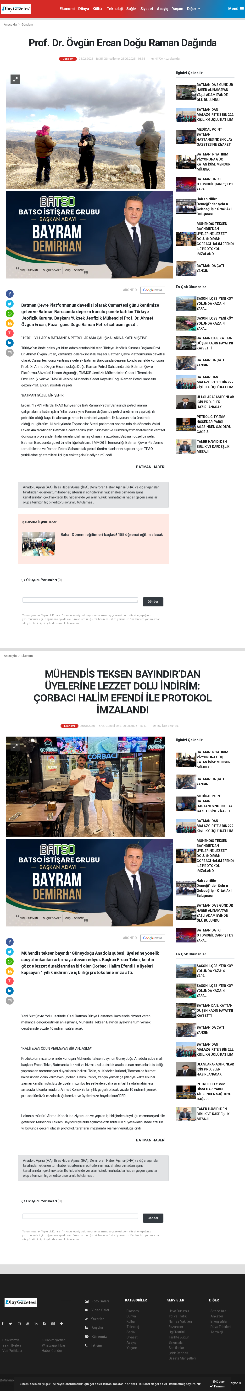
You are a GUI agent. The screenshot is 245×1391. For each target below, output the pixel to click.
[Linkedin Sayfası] (38, 1324)
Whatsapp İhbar (53, 1345)
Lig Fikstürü (177, 1332)
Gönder (153, 601)
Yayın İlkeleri (11, 1345)
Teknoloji (114, 8)
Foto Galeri (100, 1301)
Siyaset (146, 8)
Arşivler (97, 1328)
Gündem (27, 24)
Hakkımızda (11, 1340)
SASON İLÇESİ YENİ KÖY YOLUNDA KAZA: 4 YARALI (215, 303)
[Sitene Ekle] (63, 1324)
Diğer (192, 8)
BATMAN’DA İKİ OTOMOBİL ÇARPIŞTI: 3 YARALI (215, 184)
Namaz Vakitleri (180, 1321)
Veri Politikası (12, 1351)
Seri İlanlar (176, 1348)
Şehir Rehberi (178, 1353)
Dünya (83, 8)
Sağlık (131, 8)
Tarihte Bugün (179, 1337)
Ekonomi (67, 8)
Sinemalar (176, 1342)
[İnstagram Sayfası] (21, 1324)
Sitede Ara (218, 1311)
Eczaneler (176, 1327)
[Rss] (46, 1324)
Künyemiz (99, 1336)
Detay (220, 1381)
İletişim (96, 1345)
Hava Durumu (179, 1311)
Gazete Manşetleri (182, 1358)
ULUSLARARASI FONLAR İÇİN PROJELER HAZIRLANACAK (215, 402)
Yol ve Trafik (178, 1316)
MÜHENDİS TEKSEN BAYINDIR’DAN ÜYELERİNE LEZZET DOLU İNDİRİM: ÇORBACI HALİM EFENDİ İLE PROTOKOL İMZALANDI (215, 239)
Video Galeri (100, 1310)
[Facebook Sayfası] (4, 1324)
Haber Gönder (52, 1351)
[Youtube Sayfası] (29, 1324)
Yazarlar (97, 1319)
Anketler (217, 1316)
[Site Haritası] (55, 1324)
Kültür (98, 8)
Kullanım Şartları (54, 1340)
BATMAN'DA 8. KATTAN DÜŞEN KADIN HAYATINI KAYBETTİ (215, 343)
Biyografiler (219, 1321)
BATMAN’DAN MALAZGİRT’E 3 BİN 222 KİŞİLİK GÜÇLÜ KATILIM (215, 115)
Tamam (219, 1386)
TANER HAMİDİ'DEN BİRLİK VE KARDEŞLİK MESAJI (213, 447)
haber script (8, 1385)
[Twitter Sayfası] (12, 1324)
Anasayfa (10, 24)
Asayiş (162, 8)
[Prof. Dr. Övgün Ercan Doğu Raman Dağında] (85, 129)
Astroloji (217, 1332)
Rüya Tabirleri (220, 1327)
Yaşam (177, 8)
